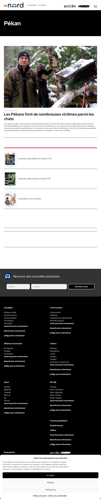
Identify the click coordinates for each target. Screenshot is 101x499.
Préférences (50, 489)
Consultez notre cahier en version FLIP (34, 178)
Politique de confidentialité (57, 496)
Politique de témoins (40, 496)
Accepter (50, 475)
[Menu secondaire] (95, 6)
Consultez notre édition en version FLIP (34, 158)
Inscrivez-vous (81, 286)
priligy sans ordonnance (14, 335)
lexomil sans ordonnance (14, 331)
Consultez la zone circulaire (29, 198)
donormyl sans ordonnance (16, 326)
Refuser (50, 482)
